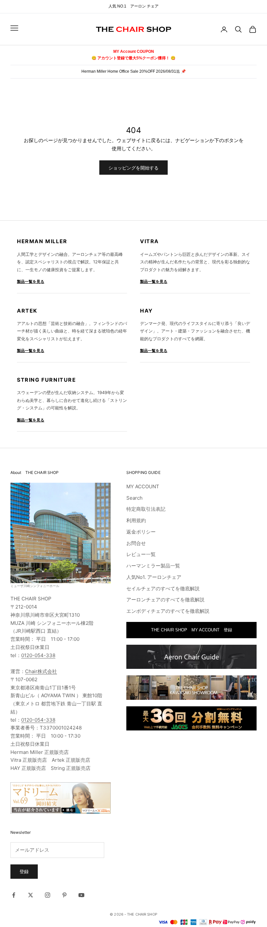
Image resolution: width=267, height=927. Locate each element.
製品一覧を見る (30, 281)
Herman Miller (42, 241)
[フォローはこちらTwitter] (30, 895)
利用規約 (136, 520)
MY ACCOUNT (142, 486)
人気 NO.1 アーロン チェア (133, 6)
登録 (24, 871)
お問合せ (136, 543)
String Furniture (46, 379)
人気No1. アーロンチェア (153, 577)
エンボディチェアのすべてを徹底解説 (167, 611)
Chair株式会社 (41, 671)
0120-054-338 (38, 655)
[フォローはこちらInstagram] (47, 895)
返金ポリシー (141, 532)
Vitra (149, 241)
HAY (146, 310)
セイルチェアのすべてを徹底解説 (163, 588)
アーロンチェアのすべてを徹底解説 (165, 599)
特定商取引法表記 (145, 509)
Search (134, 498)
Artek (27, 310)
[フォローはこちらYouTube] (81, 895)
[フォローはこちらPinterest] (64, 895)
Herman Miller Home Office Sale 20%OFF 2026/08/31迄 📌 (133, 71)
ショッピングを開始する (133, 167)
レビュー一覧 (141, 554)
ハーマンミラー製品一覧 (153, 566)
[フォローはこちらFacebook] (13, 895)
